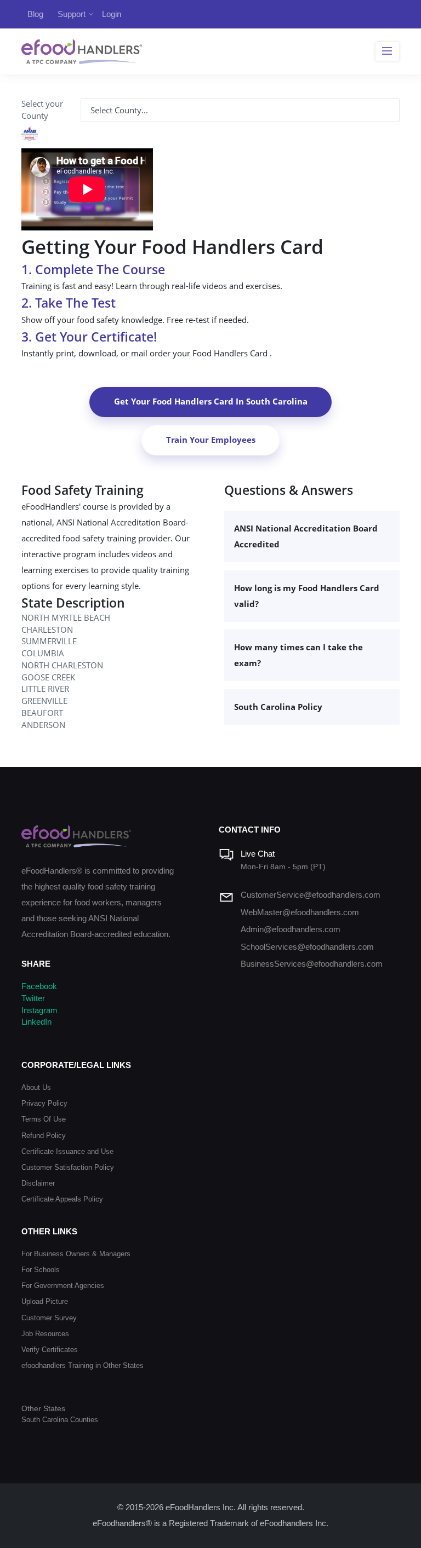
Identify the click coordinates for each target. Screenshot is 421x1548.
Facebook (39, 986)
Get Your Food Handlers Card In (211, 401)
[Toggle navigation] (387, 52)
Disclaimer (38, 1183)
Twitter (33, 998)
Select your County (42, 110)
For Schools (40, 1270)
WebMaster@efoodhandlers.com (300, 912)
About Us (36, 1087)
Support (72, 14)
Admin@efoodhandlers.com (290, 929)
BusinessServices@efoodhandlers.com (312, 964)
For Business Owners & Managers (75, 1254)
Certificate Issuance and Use (67, 1151)
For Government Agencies (62, 1285)
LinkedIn (36, 1022)
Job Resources (45, 1334)
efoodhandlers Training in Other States (82, 1365)
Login (111, 14)
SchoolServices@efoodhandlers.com (307, 947)
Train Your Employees (210, 440)
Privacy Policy (44, 1103)
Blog (35, 14)
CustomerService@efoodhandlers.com (310, 895)
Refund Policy (43, 1135)
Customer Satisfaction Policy (67, 1167)
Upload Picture (44, 1301)
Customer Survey (49, 1318)
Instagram (39, 1010)
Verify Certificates (49, 1349)
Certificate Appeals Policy (62, 1199)
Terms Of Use (43, 1119)
